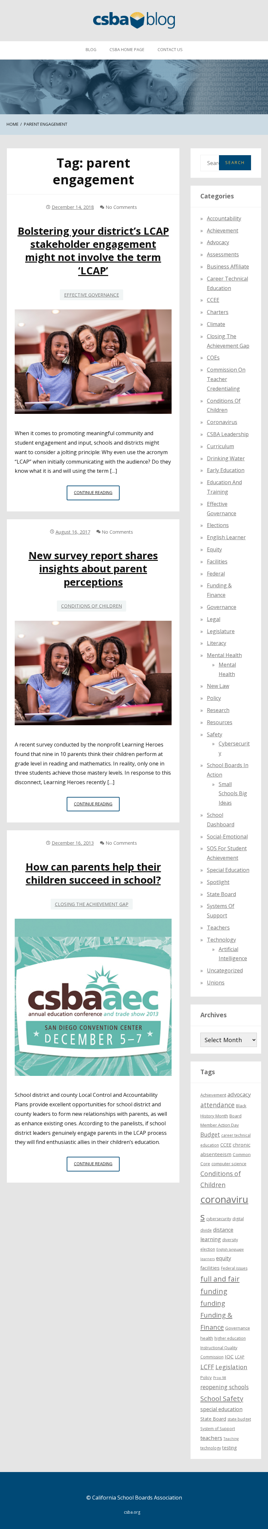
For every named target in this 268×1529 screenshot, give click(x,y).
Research (218, 710)
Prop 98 (219, 1377)
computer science (228, 1164)
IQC (229, 1356)
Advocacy (218, 242)
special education (221, 1409)
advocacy (239, 1094)
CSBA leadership (228, 434)
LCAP (239, 1357)
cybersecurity (218, 1219)
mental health (224, 655)
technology (210, 1448)
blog (91, 49)
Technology (221, 939)
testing (229, 1448)
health (206, 1338)
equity (214, 549)
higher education (230, 1338)
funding (212, 1303)
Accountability (224, 218)
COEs (213, 357)
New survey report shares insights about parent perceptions (93, 568)
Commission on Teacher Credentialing (226, 379)
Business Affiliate (228, 266)
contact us (170, 49)
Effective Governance (91, 295)
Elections (218, 525)
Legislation (231, 1367)
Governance (221, 607)
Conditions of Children (91, 606)
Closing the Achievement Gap (91, 904)
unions (216, 982)
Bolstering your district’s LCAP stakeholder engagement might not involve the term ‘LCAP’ (93, 250)
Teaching (231, 1438)
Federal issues (234, 1268)
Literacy (216, 643)
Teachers (218, 927)
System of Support (217, 1428)
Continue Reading (97, 494)
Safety (214, 734)
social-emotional (227, 836)
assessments (223, 254)
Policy (214, 698)
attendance (217, 1105)
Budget (210, 1134)
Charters (217, 312)
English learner (226, 537)
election (207, 1249)
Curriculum (220, 446)
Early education (225, 470)
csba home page (126, 49)
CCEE (213, 300)
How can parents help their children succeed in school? (93, 873)
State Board (221, 894)
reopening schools (224, 1387)
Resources (219, 722)
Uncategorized (225, 970)
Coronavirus (222, 422)
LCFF (207, 1367)
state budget (239, 1419)
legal (213, 619)
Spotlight (218, 882)
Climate (216, 324)
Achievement (222, 230)
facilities (217, 561)
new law (218, 686)
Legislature (221, 631)
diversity (230, 1240)
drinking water (226, 458)
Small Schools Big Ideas (233, 794)
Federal (216, 573)
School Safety (221, 1398)
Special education (228, 870)
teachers (211, 1438)
